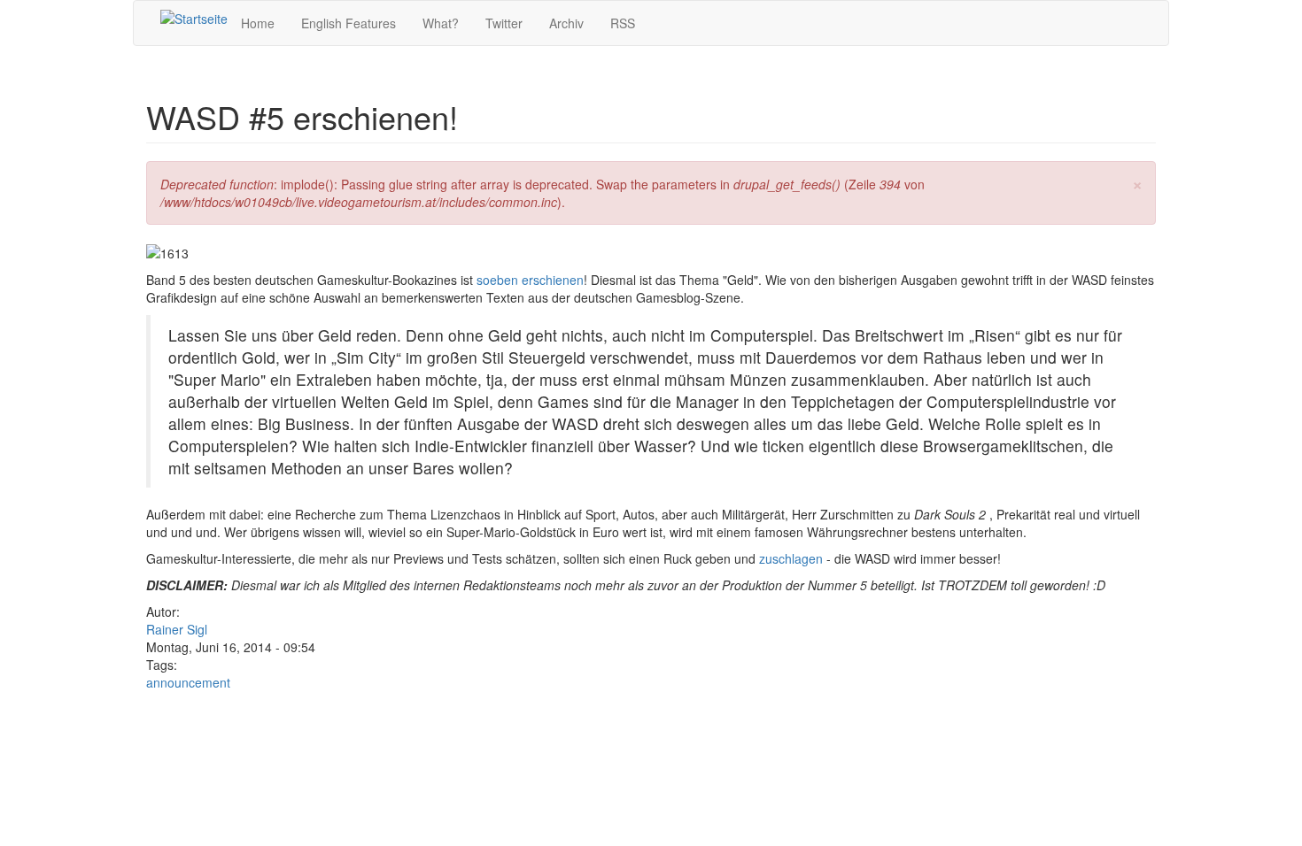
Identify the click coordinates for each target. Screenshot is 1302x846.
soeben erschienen (530, 279)
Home (258, 23)
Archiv (566, 23)
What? (440, 23)
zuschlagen (791, 558)
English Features (348, 23)
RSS (622, 23)
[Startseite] (194, 17)
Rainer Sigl (176, 629)
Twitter (504, 23)
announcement (188, 682)
